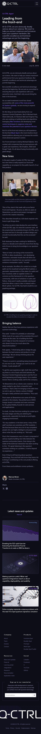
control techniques (9, 124)
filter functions (15, 122)
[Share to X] (3, 489)
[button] (37, 4)
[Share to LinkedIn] (7, 489)
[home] (10, 4)
